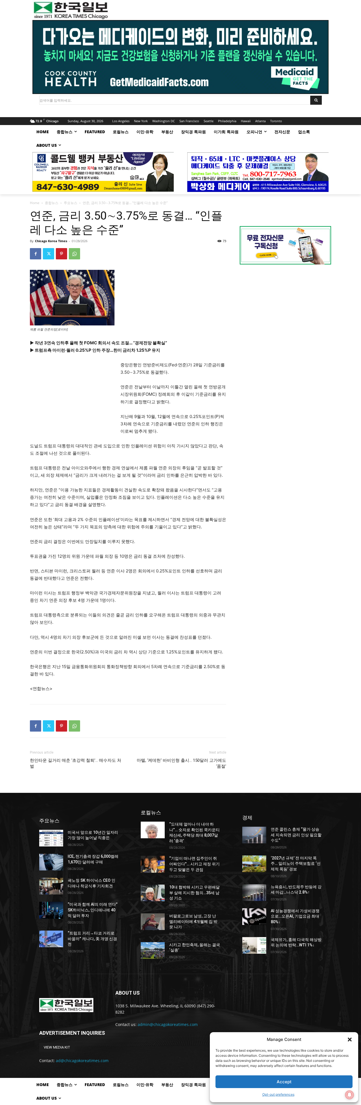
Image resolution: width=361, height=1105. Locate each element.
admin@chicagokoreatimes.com (168, 1024)
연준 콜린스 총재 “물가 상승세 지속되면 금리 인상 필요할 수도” (296, 835)
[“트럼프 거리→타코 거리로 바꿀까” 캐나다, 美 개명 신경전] (51, 939)
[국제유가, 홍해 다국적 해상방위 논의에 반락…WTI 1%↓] (254, 945)
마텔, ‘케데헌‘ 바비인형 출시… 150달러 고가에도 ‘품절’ (181, 763)
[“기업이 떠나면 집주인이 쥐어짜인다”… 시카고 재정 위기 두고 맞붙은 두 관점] (153, 864)
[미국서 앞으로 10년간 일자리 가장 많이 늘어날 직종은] (51, 838)
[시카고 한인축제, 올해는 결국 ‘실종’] (153, 950)
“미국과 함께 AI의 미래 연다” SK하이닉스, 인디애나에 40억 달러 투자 (93, 910)
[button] (350, 1039)
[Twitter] (48, 253)
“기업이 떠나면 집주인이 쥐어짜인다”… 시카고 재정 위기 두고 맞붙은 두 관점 (194, 864)
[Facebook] (35, 253)
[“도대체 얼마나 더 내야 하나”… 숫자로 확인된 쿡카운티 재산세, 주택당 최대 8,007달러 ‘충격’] (153, 830)
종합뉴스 (51, 202)
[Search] (316, 100)
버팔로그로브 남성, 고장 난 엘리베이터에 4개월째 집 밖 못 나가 (193, 921)
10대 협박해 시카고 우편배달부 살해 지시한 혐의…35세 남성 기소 (194, 892)
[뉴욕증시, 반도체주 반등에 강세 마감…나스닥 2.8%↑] (254, 892)
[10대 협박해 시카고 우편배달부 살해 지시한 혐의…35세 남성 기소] (153, 893)
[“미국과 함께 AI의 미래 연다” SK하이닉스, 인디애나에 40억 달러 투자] (51, 910)
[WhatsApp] (74, 253)
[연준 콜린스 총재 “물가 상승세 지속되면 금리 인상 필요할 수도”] (254, 835)
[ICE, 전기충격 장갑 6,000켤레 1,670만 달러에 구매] (51, 862)
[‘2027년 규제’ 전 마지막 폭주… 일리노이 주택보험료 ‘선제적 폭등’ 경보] (254, 863)
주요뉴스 (70, 202)
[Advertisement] (72, 399)
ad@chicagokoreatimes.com (82, 1060)
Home (34, 202)
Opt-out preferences (278, 1094)
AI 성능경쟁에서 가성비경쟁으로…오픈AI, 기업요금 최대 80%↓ (295, 916)
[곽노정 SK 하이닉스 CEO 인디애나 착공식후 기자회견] (51, 886)
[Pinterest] (61, 253)
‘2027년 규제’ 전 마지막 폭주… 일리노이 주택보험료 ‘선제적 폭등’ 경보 (296, 863)
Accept (284, 1081)
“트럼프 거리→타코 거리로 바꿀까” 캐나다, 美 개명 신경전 (92, 938)
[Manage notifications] (349, 1094)
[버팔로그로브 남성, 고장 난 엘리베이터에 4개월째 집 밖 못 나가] (153, 921)
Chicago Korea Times (51, 241)
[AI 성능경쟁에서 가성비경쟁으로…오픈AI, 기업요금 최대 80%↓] (254, 916)
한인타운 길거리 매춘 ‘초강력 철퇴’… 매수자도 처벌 (75, 763)
